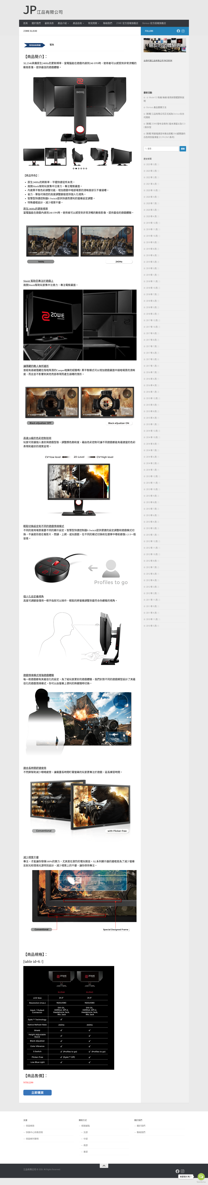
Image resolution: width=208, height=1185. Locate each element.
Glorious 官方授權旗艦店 (154, 23)
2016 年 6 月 (151, 379)
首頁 (25, 23)
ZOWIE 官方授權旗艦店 (127, 23)
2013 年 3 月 (151, 528)
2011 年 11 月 (152, 600)
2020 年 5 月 (151, 210)
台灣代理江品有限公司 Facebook (158, 60)
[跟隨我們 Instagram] (183, 31)
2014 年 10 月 (152, 437)
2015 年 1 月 (151, 424)
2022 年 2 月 (151, 177)
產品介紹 (62, 23)
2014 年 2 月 (151, 463)
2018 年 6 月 (151, 301)
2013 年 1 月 (151, 535)
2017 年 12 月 (152, 320)
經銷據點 (85, 1126)
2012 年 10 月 (152, 554)
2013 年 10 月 (152, 489)
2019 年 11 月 (152, 229)
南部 (85, 1145)
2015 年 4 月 (151, 418)
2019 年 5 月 (151, 262)
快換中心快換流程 (34, 1132)
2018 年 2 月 (151, 314)
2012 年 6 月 (151, 574)
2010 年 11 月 (152, 619)
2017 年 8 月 (151, 340)
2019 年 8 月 (151, 249)
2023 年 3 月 (151, 164)
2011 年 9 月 (151, 606)
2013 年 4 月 (151, 522)
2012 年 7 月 (151, 567)
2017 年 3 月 (151, 359)
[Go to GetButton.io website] (201, 1182)
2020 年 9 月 (151, 197)
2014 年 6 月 (151, 457)
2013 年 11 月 (152, 483)
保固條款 (30, 1126)
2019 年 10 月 (152, 236)
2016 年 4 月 (151, 385)
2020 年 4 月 (151, 216)
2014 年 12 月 (152, 431)
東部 (85, 1152)
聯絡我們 (107, 23)
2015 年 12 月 (152, 398)
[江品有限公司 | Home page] (42, 10)
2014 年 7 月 (151, 450)
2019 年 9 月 (151, 242)
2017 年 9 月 (151, 333)
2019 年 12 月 (152, 223)
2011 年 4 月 (151, 613)
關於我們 (36, 23)
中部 (85, 1139)
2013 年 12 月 (152, 476)
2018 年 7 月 (151, 294)
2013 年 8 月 (151, 502)
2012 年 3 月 (151, 587)
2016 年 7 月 (151, 372)
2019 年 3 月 (151, 268)
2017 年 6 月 (151, 353)
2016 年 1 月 (151, 392)
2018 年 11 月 (152, 281)
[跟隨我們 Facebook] (178, 31)
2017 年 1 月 (151, 366)
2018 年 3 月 (151, 307)
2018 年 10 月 (152, 288)
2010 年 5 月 (151, 626)
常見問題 (92, 23)
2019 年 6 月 (151, 255)
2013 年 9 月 (151, 496)
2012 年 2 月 (151, 593)
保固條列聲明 (32, 1139)
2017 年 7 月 (151, 346)
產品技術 (77, 23)
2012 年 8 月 (151, 561)
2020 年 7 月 (151, 203)
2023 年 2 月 (151, 171)
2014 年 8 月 (151, 444)
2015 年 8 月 (151, 411)
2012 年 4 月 (151, 580)
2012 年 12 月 (152, 541)
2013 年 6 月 (151, 515)
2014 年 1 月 (151, 470)
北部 (85, 1132)
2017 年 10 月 (152, 327)
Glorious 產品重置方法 (156, 107)
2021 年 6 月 (151, 184)
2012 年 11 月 (152, 548)
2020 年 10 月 (152, 190)
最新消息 (49, 23)
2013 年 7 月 (151, 509)
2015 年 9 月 (151, 405)
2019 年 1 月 (151, 275)
